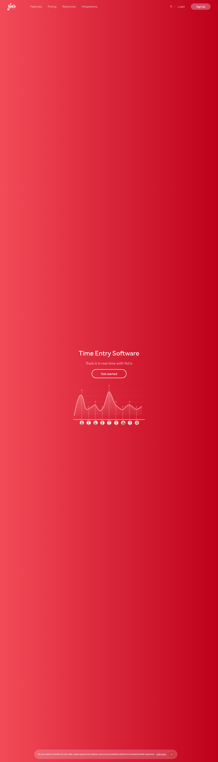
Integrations (89, 6)
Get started (109, 374)
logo (11, 6)
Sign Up (200, 6)
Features (36, 6)
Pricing (52, 6)
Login (181, 6)
